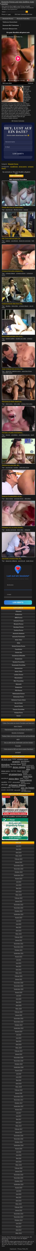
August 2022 (18, 917)
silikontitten (27, 498)
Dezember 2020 (18, 982)
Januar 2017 (18, 1132)
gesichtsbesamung (24, 435)
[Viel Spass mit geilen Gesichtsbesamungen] (18, 418)
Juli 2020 (18, 995)
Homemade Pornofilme (18, 665)
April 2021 (18, 969)
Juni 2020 (18, 999)
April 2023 (18, 891)
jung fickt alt (9, 209)
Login (9, 14)
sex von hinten (10, 789)
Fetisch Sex (18, 652)
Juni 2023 (18, 885)
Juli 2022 (18, 921)
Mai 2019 (18, 1041)
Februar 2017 (18, 1129)
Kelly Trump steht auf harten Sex (11, 238)
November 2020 (18, 986)
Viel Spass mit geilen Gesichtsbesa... (12, 432)
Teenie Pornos (18, 706)
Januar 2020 (18, 1015)
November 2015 (18, 1178)
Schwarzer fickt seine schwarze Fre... (12, 271)
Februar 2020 (18, 1012)
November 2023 (18, 869)
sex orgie (3, 789)
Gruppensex (18, 658)
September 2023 (18, 875)
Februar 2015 (18, 1207)
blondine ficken (16, 764)
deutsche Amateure (18, 633)
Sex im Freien (19, 703)
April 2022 (18, 930)
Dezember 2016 (18, 1135)
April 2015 (18, 1200)
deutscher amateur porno (28, 765)
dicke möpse (9, 498)
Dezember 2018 (18, 1057)
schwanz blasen (10, 273)
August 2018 (18, 1070)
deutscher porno (6, 767)
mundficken (14, 167)
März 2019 (19, 1047)
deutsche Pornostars (18, 636)
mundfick (4, 782)
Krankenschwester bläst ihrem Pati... (12, 303)
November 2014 (18, 1217)
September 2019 (18, 1028)
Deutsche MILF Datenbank (11, 25)
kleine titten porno (7, 372)
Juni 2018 (18, 1077)
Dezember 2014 (18, 1213)
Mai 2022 (18, 927)
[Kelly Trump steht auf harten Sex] (18, 224)
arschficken (14, 241)
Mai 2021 (18, 966)
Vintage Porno (18, 712)
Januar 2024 (18, 862)
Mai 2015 (18, 1197)
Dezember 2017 (18, 1096)
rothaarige (27, 530)
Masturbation (19, 677)
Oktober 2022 (18, 911)
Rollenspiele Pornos (19, 693)
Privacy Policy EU (23, 1249)
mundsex (10, 781)
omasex (26, 209)
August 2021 (18, 956)
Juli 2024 (18, 846)
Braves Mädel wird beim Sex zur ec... (12, 336)
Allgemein (19, 611)
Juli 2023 (18, 882)
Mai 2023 (18, 888)
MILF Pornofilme (19, 681)
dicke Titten (18, 639)
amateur (14, 759)
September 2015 (18, 1184)
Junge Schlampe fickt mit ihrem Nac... (13, 369)
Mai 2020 (18, 1002)
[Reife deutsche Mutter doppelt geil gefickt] (18, 387)
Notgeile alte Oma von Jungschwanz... (13, 207)
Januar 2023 (18, 901)
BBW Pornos (18, 617)
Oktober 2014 (18, 1220)
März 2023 (19, 895)
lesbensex (26, 778)
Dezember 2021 (18, 943)
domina (33, 768)
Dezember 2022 (18, 904)
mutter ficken (29, 561)
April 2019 (18, 1044)
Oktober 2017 (18, 1103)
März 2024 (19, 856)
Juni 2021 (18, 963)
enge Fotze (13, 771)
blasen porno (23, 762)
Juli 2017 (18, 1113)
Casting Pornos (18, 630)
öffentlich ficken (18, 209)
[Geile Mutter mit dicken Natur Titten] (18, 544)
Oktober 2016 (18, 1142)
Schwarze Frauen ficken (18, 700)
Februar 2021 (18, 976)
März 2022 (19, 934)
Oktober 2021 (18, 950)
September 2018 (18, 1067)
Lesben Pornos (18, 674)
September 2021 (18, 953)
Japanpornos (19, 668)
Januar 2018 (18, 1093)
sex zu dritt (17, 790)
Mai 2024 (18, 849)
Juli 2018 (18, 1074)
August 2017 (18, 1109)
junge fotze (27, 776)
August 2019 (18, 1031)
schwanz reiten (6, 787)
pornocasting (16, 782)
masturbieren (26, 780)
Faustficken (18, 649)
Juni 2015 (18, 1194)
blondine (8, 306)
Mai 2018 (18, 1080)
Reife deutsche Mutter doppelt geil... (12, 401)
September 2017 (18, 1106)
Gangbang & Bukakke (18, 655)
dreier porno (9, 404)
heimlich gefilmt (10, 338)
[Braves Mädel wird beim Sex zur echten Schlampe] (18, 322)
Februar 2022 (18, 937)
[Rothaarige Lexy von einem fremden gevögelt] (18, 513)
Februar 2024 (18, 859)
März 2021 (19, 973)
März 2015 (19, 1204)
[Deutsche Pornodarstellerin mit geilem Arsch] (18, 482)
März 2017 (19, 1126)
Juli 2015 (18, 1191)
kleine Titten (18, 671)
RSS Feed (17, 14)
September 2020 (18, 989)
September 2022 (18, 914)
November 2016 (18, 1139)
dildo (28, 769)
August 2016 (18, 1148)
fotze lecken (25, 772)
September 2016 (18, 1145)
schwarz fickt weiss (26, 404)
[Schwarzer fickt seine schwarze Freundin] (18, 257)
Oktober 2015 (18, 1181)
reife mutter (17, 404)
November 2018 (18, 1060)
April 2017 (18, 1122)
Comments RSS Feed (26, 14)
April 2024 (18, 852)
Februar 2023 (18, 898)
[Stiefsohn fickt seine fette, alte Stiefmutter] (18, 451)
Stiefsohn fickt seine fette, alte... (11, 465)
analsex (8, 241)
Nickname (10, 585)
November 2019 (18, 1021)
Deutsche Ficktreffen (23, 18)
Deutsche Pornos (8, 18)
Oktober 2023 (18, 872)
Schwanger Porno (18, 696)
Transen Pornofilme (18, 709)
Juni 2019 (18, 1038)
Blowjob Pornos (13, 164)
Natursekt (18, 684)
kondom (16, 467)
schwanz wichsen (16, 787)
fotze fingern (25, 771)
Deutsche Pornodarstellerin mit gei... (12, 496)
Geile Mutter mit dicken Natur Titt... (12, 558)
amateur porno (22, 759)
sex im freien (27, 788)
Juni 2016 (18, 1155)
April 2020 (18, 1005)
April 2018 (18, 1083)
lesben (21, 778)
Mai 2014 (18, 1226)
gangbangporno (4, 773)
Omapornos (18, 687)
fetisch (19, 771)
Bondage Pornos (19, 627)
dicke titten (20, 530)
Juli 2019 (18, 1034)
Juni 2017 (18, 1116)
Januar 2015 (18, 1210)
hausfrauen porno (27, 774)
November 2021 (18, 947)
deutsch (24, 764)
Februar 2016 (18, 1168)
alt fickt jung (6, 759)
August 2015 (18, 1187)
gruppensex (15, 774)
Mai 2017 (18, 1119)
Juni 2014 (18, 1223)
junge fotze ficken (27, 371)
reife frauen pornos (25, 783)
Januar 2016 (18, 1171)
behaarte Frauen (19, 620)
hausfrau (25, 773)
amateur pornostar (11, 530)
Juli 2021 (18, 960)
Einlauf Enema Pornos (18, 646)
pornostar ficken (18, 498)
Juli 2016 (18, 1152)
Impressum (13, 1249)
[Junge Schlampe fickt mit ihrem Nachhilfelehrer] (18, 354)
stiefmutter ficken (24, 467)
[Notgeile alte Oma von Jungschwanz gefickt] (18, 193)
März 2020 (19, 1008)
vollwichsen (23, 789)
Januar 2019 (18, 1054)
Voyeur (19, 715)
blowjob (8, 435)
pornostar (23, 781)
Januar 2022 (18, 940)
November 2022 (18, 908)
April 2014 (18, 1230)
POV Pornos (18, 690)
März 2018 (19, 1087)
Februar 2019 (18, 1051)
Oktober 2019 (18, 1025)
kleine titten (15, 306)
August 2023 (18, 878)
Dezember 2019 (18, 1018)
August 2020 (18, 992)
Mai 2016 (18, 1158)
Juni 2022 (18, 924)
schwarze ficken (20, 273)
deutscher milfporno (11, 561)
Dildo (18, 643)
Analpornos (18, 614)
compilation (14, 435)
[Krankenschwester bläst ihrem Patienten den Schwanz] (18, 289)
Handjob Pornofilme (19, 662)
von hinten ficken (26, 791)
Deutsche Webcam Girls (10, 28)
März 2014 (19, 1233)
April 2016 (18, 1161)
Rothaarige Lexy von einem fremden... (13, 527)
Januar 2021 (18, 979)
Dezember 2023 (18, 865)
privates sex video (21, 338)
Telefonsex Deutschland (10, 22)
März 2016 (19, 1165)
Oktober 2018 (18, 1064)
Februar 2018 (18, 1090)
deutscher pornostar (24, 241)
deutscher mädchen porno (13, 371)
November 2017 (18, 1100)
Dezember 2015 (18, 1174)
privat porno (23, 167)
